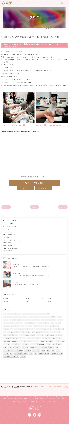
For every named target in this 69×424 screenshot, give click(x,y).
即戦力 (5, 347)
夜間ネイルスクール (8, 356)
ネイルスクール (11, 313)
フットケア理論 (40, 335)
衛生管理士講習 (7, 341)
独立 (5, 332)
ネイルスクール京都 (57, 338)
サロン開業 (13, 344)
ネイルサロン (39, 329)
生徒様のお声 (7, 242)
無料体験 (38, 332)
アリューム (51, 347)
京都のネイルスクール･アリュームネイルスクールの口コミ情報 (36, 313)
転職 (57, 347)
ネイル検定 (57, 323)
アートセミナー (31, 338)
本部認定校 (25, 353)
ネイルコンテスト (54, 353)
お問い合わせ (37, 320)
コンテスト (16, 356)
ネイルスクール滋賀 (47, 338)
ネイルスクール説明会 (24, 335)
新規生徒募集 (27, 332)
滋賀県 (30, 326)
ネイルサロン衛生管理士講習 (21, 329)
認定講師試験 (6, 326)
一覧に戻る (34, 207)
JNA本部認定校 (7, 338)
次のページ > (62, 207)
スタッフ (11, 320)
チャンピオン (6, 344)
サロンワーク (11, 347)
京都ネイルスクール (55, 332)
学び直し (55, 329)
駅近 (51, 326)
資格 (8, 332)
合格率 (12, 326)
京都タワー (32, 347)
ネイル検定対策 (41, 323)
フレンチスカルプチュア (42, 347)
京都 (5, 313)
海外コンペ (58, 341)
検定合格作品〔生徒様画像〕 (11, 248)
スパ (11, 353)
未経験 (19, 353)
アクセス (17, 320)
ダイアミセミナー (50, 341)
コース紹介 (7, 229)
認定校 (54, 320)
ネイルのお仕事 (41, 344)
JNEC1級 (43, 350)
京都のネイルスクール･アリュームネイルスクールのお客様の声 (42, 317)
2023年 (49, 298)
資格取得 (13, 332)
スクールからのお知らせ (6, 196)
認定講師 (33, 335)
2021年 (27, 302)
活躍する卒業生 (8, 245)
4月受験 (47, 323)
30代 (16, 350)
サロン (19, 344)
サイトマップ (52, 401)
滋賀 (52, 323)
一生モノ (48, 344)
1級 (34, 326)
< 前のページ (6, 207)
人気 (33, 332)
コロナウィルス (45, 332)
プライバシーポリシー (46, 320)
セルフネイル (27, 323)
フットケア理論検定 (49, 335)
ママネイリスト (40, 326)
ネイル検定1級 (28, 350)
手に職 (53, 344)
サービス (60, 317)
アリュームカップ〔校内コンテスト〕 (13, 240)
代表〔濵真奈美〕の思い (10, 234)
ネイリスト (36, 341)
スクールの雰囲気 (8, 224)
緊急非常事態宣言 (7, 335)
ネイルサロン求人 (47, 329)
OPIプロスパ (6, 323)
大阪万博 (48, 350)
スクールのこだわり (9, 232)
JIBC (31, 344)
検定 (18, 332)
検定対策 (61, 329)
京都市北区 (40, 353)
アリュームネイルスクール (26, 320)
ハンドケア (60, 320)
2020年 (49, 302)
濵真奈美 (21, 350)
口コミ (11, 329)
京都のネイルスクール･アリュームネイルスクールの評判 (15, 317)
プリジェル (38, 338)
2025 (53, 350)
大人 (22, 332)
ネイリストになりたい (8, 350)
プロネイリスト (22, 338)
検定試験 (42, 341)
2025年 (6, 298)
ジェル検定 (56, 326)
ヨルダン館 (6, 353)
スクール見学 (25, 344)
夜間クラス (23, 356)
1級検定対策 (14, 338)
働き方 (46, 326)
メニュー (5, 320)
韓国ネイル (18, 347)
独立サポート (31, 329)
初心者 (57, 350)
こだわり (18, 326)
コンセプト (18, 313)
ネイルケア (59, 344)
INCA (35, 344)
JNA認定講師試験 (8, 250)
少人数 (31, 353)
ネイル (12, 323)
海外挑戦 (47, 353)
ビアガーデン (25, 347)
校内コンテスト (19, 323)
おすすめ (34, 323)
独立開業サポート (8, 237)
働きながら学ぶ (59, 335)
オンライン (15, 335)
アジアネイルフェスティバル (26, 341)
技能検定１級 (15, 341)
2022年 (6, 302)
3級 (22, 326)
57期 (61, 353)
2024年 (27, 298)
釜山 (63, 341)
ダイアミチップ (36, 350)
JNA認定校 (6, 329)
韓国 (15, 353)
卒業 (35, 353)
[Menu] (66, 3)
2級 (26, 326)
